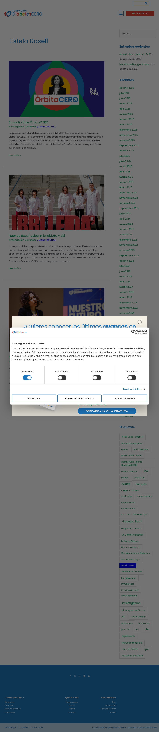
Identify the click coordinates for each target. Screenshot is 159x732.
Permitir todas (125, 398)
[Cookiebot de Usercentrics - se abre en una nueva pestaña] (133, 332)
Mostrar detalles (132, 389)
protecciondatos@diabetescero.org (92, 405)
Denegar (34, 398)
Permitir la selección (79, 398)
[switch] (62, 377)
